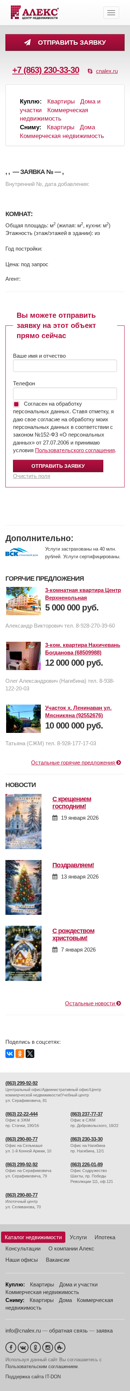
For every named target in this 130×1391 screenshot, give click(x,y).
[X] (30, 1053)
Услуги (78, 1237)
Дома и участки (78, 1284)
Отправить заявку (70, 42)
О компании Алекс (71, 1248)
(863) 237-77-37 (86, 1114)
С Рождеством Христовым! (73, 934)
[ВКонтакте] (9, 1053)
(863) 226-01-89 (86, 1164)
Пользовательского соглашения (75, 450)
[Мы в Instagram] (47, 1347)
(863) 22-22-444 (21, 1114)
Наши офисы (21, 1260)
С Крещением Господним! (71, 802)
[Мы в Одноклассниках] (35, 1347)
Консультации (22, 1248)
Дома (87, 127)
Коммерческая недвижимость (62, 136)
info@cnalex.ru (23, 1330)
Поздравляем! (73, 865)
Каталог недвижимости (33, 1237)
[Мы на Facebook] (10, 1347)
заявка (104, 1330)
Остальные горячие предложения (73, 762)
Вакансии (57, 1260)
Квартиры (61, 101)
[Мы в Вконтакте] (23, 1347)
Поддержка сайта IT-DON (33, 1376)
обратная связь (68, 1330)
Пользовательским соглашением (41, 1366)
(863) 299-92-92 (21, 1083)
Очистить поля (31, 476)
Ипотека (105, 1237)
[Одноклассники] (20, 1053)
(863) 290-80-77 (21, 1139)
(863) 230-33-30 (86, 1139)
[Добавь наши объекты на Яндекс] (60, 1347)
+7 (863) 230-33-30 (45, 70)
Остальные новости (90, 1003)
